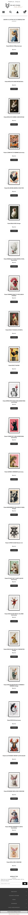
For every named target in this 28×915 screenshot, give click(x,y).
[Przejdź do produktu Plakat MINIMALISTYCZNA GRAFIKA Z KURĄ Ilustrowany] (14, 248)
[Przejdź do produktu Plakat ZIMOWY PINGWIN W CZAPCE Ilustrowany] (14, 816)
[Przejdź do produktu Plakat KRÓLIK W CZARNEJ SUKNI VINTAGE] (14, 106)
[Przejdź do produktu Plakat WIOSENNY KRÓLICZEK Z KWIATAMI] (14, 780)
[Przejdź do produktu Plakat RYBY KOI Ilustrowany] (14, 709)
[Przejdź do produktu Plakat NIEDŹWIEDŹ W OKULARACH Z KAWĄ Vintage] (14, 496)
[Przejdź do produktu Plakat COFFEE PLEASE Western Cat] (14, 532)
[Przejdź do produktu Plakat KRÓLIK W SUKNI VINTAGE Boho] (14, 70)
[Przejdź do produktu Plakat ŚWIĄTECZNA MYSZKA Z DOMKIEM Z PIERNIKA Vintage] (14, 674)
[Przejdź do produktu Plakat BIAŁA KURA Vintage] (14, 212)
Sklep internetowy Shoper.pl (14, 914)
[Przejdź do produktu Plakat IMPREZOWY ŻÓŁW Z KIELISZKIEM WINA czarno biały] (14, 390)
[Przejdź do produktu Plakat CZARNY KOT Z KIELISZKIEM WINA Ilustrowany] (14, 425)
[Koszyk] (24, 12)
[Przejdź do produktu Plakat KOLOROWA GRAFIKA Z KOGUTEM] (14, 177)
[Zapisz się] (24, 883)
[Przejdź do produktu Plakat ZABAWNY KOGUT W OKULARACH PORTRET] (14, 283)
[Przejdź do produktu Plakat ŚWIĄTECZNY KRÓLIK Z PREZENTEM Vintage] (14, 638)
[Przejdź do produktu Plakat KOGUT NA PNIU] (14, 354)
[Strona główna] (14, 6)
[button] (3, 12)
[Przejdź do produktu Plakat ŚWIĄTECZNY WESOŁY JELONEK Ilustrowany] (14, 603)
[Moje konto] (17, 12)
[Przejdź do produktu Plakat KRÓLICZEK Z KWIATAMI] (14, 851)
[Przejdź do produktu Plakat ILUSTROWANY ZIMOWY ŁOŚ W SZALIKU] (14, 745)
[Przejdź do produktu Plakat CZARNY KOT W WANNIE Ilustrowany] (14, 141)
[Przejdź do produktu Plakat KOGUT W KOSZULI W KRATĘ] (14, 319)
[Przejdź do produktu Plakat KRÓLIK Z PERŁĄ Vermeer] (14, 35)
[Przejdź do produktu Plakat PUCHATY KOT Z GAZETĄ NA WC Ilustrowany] (14, 567)
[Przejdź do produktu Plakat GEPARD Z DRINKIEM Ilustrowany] (14, 461)
